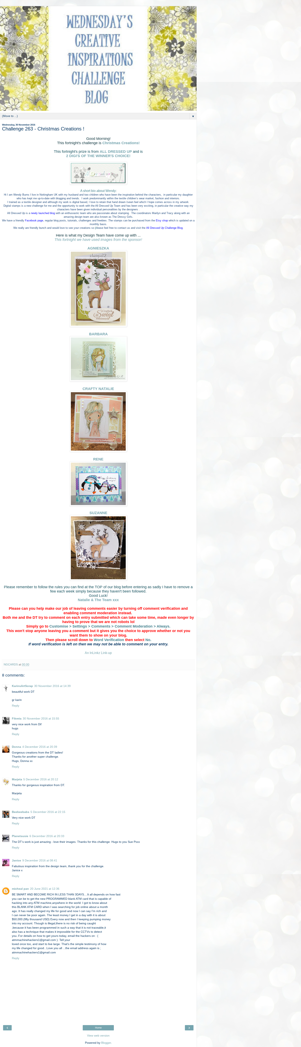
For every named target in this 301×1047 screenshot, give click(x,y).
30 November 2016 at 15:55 (41, 718)
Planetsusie (20, 836)
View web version (98, 1035)
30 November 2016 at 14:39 (52, 686)
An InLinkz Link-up (98, 653)
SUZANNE (98, 513)
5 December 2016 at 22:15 (48, 812)
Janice (16, 860)
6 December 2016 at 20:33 (46, 836)
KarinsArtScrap (22, 686)
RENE (98, 459)
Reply (15, 705)
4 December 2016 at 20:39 (39, 746)
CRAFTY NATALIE (98, 389)
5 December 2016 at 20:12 (40, 779)
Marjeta (17, 779)
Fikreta (17, 718)
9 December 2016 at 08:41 (39, 860)
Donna (16, 746)
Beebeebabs (20, 812)
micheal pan (20, 888)
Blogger (106, 1042)
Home (98, 1027)
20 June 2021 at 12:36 (44, 888)
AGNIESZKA (98, 248)
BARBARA (98, 334)
